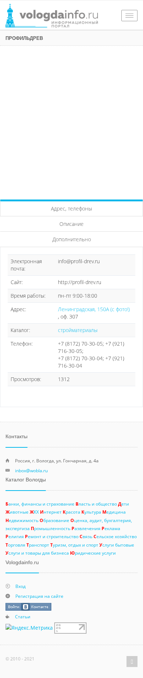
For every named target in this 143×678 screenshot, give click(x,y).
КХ (34, 512)
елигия (15, 536)
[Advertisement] (71, 120)
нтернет (51, 512)
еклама (111, 528)
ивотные (17, 512)
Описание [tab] (71, 223)
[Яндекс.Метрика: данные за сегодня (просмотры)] (29, 628)
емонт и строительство (51, 536)
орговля (15, 545)
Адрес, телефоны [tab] (71, 208)
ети (123, 504)
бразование (54, 520)
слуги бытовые (116, 545)
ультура (91, 512)
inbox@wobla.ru (31, 470)
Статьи (22, 616)
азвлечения (86, 528)
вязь (86, 536)
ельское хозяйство (115, 536)
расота (71, 512)
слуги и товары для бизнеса (37, 553)
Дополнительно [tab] (71, 239)
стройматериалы (78, 330)
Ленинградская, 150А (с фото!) (94, 309)
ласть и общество (96, 504)
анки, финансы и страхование (40, 504)
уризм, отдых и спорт (74, 545)
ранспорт (37, 545)
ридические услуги (93, 553)
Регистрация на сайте (39, 596)
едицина (114, 512)
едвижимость (22, 520)
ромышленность (50, 528)
